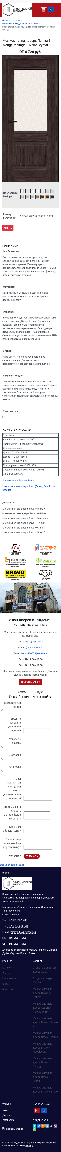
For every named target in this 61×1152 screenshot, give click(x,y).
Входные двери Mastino (42, 980)
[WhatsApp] (34, 1129)
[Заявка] (44, 9)
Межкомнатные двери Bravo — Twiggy (42, 1062)
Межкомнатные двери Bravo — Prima (45, 1034)
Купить (8, 228)
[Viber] (55, 1126)
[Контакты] (51, 9)
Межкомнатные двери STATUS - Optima (42, 993)
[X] (51, 1126)
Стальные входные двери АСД (45, 969)
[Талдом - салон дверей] (17, 9)
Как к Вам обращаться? (12, 828)
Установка (14, 766)
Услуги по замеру (15, 741)
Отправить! (14, 856)
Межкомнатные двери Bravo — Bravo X (45, 1022)
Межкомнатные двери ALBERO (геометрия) (42, 1007)
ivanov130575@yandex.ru (34, 653)
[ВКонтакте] (39, 1126)
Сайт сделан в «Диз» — (13, 1145)
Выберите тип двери (12, 704)
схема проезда (10, 914)
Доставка (15, 754)
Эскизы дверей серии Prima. (18, 480)
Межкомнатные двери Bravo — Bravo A (45, 1091)
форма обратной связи (12, 864)
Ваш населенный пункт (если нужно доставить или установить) (12, 788)
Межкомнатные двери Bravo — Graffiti (42, 1076)
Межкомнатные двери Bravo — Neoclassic (42, 1047)
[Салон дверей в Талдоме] (17, 883)
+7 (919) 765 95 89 (33, 641)
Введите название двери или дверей (14, 724)
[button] (9, 967)
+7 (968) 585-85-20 (33, 647)
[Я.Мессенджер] (34, 1126)
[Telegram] (47, 1126)
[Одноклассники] (43, 1126)
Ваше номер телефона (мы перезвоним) (12, 843)
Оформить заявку (30, 682)
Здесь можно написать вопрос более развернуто (12, 812)
